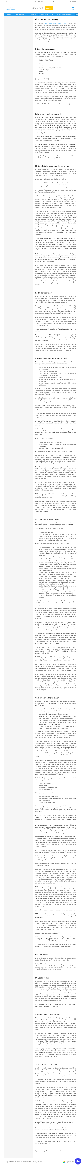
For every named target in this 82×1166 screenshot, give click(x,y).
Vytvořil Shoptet (71, 1162)
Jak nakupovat (39, 1)
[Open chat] (78, 1161)
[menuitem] (8, 14)
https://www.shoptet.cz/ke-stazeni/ (55, 24)
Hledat (48, 8)
